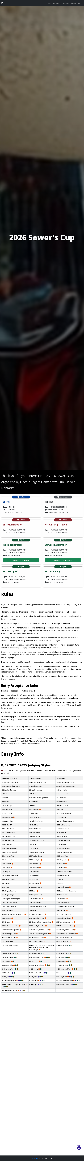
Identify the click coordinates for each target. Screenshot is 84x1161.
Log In (80, 3)
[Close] (81, 8)
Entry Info (65, 3)
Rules (49, 3)
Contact (73, 3)
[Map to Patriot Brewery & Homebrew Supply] (36, 1034)
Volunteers (56, 3)
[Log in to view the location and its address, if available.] (24, 1113)
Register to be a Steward (63, 560)
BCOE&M (35, 1158)
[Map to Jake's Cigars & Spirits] (34, 1024)
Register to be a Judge (21, 560)
